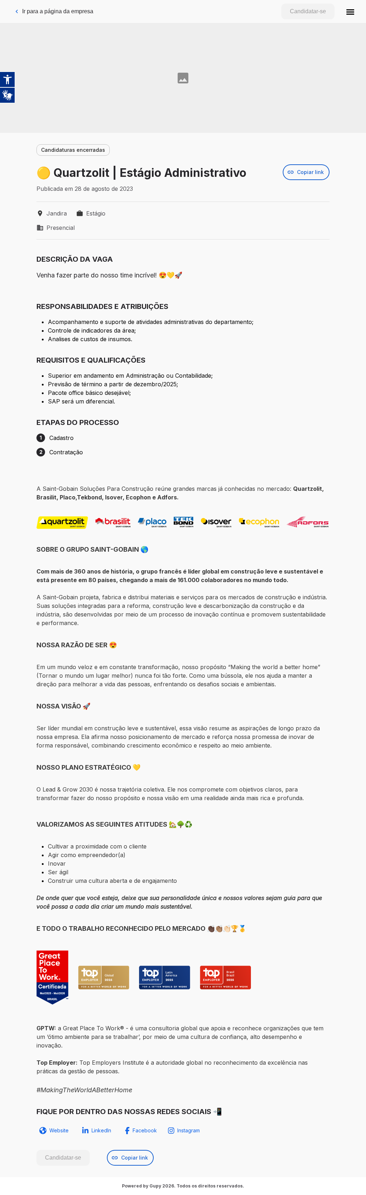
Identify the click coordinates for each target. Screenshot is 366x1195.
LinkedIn (101, 1130)
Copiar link (310, 172)
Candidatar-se (308, 11)
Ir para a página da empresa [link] (57, 11)
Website (59, 1130)
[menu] (350, 11)
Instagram (188, 1130)
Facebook (145, 1130)
